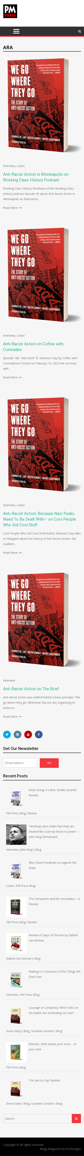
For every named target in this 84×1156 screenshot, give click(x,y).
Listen (21, 166)
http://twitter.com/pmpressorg (7, 734)
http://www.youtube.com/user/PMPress (28, 734)
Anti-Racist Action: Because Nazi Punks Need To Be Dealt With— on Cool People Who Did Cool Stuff (39, 519)
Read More (10, 208)
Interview (9, 166)
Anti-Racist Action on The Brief (31, 688)
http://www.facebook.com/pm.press (39, 734)
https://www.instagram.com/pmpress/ (17, 734)
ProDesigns (73, 1149)
